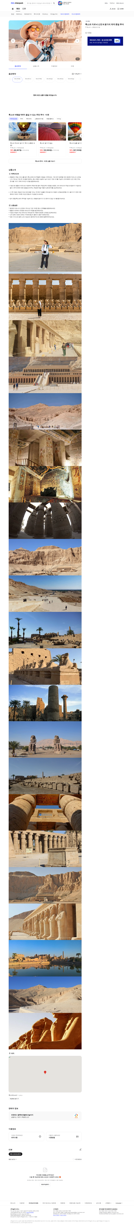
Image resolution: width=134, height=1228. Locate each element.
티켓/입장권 (13, 119)
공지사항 (98, 1203)
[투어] (18, 9)
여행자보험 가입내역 (74, 1203)
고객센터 (107, 1203)
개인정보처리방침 (33, 1203)
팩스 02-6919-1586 (58, 1212)
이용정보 (54, 66)
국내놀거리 (54, 14)
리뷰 (72, 66)
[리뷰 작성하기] (80, 1150)
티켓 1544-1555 (67, 1211)
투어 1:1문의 (56, 1215)
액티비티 (29, 119)
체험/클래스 (50, 119)
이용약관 (22, 1203)
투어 (21, 119)
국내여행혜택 (75, 14)
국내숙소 (45, 14)
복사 (21, 1095)
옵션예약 (18, 66)
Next (81, 136)
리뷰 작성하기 (45, 1184)
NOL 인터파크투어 (15, 1154)
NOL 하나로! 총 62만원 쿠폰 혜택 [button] (38, 3)
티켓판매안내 (88, 1203)
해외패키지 (28, 14)
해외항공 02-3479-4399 (59, 1213)
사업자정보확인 (30, 1212)
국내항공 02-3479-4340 (73, 1213)
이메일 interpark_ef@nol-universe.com (109, 1212)
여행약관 (62, 1203)
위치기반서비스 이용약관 (49, 1203)
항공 (12, 14)
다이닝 (59, 119)
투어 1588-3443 (57, 1211)
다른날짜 (77, 74)
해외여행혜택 (65, 14)
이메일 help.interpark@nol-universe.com (74, 1212)
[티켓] (24, 9)
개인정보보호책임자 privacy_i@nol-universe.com (111, 1213)
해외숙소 (19, 14)
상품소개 (36, 66)
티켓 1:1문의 (63, 1215)
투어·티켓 (37, 14)
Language (118, 1203)
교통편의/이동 (39, 119)
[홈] (12, 9)
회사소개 (12, 1203)
